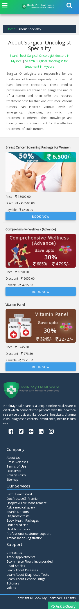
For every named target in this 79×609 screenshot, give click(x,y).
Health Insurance (19, 529)
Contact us (14, 553)
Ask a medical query (21, 507)
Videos (11, 588)
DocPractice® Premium (23, 498)
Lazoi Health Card (19, 494)
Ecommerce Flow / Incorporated (30, 561)
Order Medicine (17, 525)
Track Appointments (21, 557)
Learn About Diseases (22, 570)
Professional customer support (29, 533)
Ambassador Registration (25, 538)
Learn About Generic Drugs (26, 579)
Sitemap (12, 479)
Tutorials (13, 583)
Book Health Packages (23, 520)
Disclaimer (14, 471)
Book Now (40, 216)
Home (11, 29)
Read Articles (16, 566)
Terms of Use (16, 466)
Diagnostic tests (18, 516)
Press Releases (17, 462)
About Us (13, 457)
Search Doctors (18, 512)
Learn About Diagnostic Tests (28, 574)
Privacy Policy (16, 475)
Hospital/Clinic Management (27, 503)
